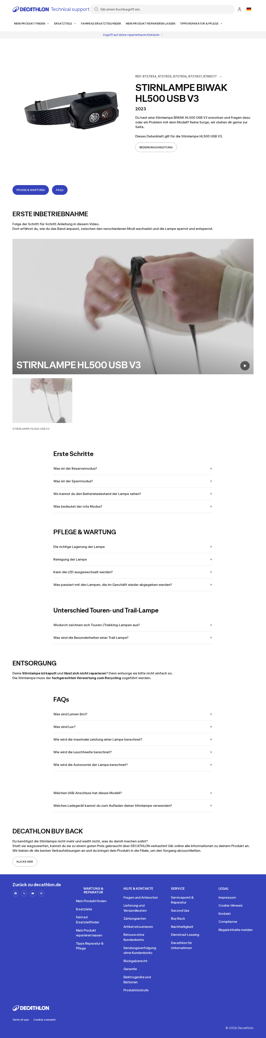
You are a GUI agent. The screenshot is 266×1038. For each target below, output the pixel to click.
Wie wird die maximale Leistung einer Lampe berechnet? (97, 739)
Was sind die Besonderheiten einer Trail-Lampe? (91, 638)
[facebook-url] (15, 893)
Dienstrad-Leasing (185, 935)
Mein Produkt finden (91, 901)
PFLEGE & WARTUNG (31, 190)
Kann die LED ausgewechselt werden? (83, 572)
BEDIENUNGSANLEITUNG (156, 147)
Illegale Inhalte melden (235, 930)
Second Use (180, 910)
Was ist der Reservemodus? (75, 468)
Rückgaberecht (135, 961)
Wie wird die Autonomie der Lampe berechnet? (90, 765)
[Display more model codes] (221, 77)
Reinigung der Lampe (70, 559)
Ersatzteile (84, 909)
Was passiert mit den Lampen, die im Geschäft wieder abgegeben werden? (112, 585)
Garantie (130, 969)
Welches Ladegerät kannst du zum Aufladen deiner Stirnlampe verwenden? (112, 806)
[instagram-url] (41, 893)
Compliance (227, 922)
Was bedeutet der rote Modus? (77, 506)
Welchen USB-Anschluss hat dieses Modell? (87, 793)
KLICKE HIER (25, 861)
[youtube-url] (33, 893)
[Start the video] (245, 365)
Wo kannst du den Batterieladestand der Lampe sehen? (97, 494)
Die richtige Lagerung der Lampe (79, 547)
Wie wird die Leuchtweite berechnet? (82, 752)
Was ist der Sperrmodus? (73, 481)
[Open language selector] (249, 9)
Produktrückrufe (136, 990)
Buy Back (178, 918)
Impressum (227, 897)
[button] (42, 404)
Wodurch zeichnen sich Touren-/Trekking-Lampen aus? (96, 625)
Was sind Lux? (64, 727)
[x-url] (24, 893)
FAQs (59, 190)
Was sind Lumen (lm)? (70, 714)
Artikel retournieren (138, 927)
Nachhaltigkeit (182, 927)
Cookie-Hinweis (230, 905)
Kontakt (224, 914)
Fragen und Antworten (140, 897)
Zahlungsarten (134, 918)
